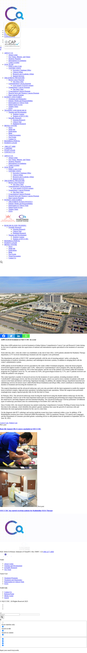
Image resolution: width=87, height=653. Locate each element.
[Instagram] (6, 555)
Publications (12, 131)
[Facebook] (3, 336)
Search (6, 598)
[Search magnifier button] (2, 617)
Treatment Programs (11, 578)
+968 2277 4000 (9, 146)
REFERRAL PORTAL (12, 141)
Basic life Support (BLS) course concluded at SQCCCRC (20, 429)
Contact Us (12, 139)
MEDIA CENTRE (10, 126)
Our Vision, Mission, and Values (19, 57)
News (10, 127)
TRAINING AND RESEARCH (15, 110)
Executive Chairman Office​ (22, 70)
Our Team (7, 569)
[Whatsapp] (26, 336)
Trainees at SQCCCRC (20, 116)
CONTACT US (9, 152)
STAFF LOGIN (9, 150)
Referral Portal (9, 594)
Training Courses (18, 114)
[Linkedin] (18, 336)
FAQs (10, 108)
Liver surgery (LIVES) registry (23, 85)
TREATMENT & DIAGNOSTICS (20, 202)
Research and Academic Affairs (23, 74)
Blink (10, 133)
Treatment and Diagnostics (17, 99)
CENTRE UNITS (14, 68)
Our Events (12, 137)
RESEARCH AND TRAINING (15, 225)
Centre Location (13, 62)
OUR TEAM (8, 64)
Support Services (18, 76)
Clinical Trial (17, 122)
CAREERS (8, 148)
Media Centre (8, 596)
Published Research (19, 124)
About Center (13, 55)
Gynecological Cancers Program (19, 91)
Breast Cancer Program (16, 80)
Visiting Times (13, 106)
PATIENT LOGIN (10, 143)
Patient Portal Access (15, 104)
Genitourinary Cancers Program (19, 87)
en (1, 47)
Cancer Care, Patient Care (8, 423)
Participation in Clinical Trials (18, 103)
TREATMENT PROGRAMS (14, 78)
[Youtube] (2, 555)
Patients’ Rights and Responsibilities (20, 101)
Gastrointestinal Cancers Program (19, 83)
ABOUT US (8, 53)
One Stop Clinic (18, 82)
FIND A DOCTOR (15, 66)
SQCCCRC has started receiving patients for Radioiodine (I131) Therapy (26, 511)
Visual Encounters (14, 135)
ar (0, 49)
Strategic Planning (14, 59)
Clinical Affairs (18, 72)
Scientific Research (14, 118)
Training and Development (17, 112)
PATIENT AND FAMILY (13, 97)
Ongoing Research (19, 120)
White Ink (11, 129)
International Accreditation (17, 61)
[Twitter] (11, 336)
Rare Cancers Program (16, 95)
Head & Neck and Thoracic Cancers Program (23, 93)
